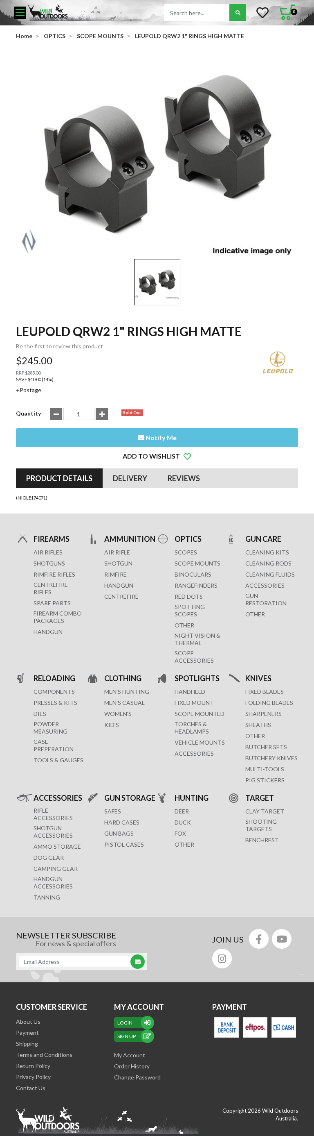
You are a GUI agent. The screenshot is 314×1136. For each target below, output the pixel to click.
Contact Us (30, 1087)
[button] (157, 456)
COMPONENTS (54, 691)
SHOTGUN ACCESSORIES (53, 832)
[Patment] (226, 1027)
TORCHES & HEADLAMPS (192, 727)
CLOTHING (122, 678)
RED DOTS (189, 596)
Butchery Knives (271, 757)
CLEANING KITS (267, 552)
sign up (126, 1036)
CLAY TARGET (264, 811)
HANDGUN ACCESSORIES (53, 882)
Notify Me (160, 437)
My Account (129, 1055)
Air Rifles (48, 552)
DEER (182, 811)
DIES (40, 713)
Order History (132, 1066)
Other (255, 735)
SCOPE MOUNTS (197, 563)
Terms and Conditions (44, 1054)
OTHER (184, 625)
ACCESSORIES (265, 585)
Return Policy (33, 1065)
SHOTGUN (118, 563)
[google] (282, 939)
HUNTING (192, 797)
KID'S (111, 724)
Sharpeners (263, 713)
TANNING (47, 897)
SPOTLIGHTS (197, 678)
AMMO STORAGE (57, 846)
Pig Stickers (265, 780)
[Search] (237, 12)
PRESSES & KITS (55, 702)
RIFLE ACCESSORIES (53, 814)
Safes (112, 811)
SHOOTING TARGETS (261, 825)
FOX (180, 833)
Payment (27, 1032)
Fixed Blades (264, 691)
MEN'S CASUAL (124, 702)
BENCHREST (262, 839)
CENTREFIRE (121, 596)
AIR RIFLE (117, 552)
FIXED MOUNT (194, 702)
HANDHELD (190, 691)
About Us (28, 1021)
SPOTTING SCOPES (190, 610)
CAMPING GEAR (56, 868)
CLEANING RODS (268, 563)
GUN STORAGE (129, 797)
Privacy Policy (33, 1076)
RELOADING (54, 678)
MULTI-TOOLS (264, 769)
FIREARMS (52, 538)
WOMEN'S (118, 713)
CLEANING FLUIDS (270, 574)
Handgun (48, 631)
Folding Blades (269, 702)
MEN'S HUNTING (126, 691)
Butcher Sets (266, 746)
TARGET (259, 797)
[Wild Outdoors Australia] (85, 12)
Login (124, 1023)
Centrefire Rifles (51, 588)
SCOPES (186, 552)
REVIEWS (184, 478)
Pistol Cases (124, 844)
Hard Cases (121, 822)
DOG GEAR (49, 857)
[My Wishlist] (262, 12)
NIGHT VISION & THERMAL (197, 639)
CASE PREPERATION (54, 745)
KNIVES (258, 678)
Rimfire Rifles (54, 574)
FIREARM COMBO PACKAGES (58, 617)
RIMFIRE (115, 574)
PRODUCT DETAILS (59, 478)
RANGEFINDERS (196, 585)
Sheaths (258, 724)
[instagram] (222, 958)
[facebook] (259, 939)
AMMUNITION (129, 538)
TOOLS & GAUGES (58, 760)
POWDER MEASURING (50, 727)
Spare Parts (52, 603)
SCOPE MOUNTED (199, 713)
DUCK (183, 822)
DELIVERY (130, 478)
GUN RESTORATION (266, 599)
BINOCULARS (193, 574)
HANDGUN (118, 585)
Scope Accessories (194, 657)
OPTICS (188, 538)
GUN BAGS (119, 833)
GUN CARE (263, 538)
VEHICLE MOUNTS (200, 742)
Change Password (137, 1077)
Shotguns (49, 563)
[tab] (59, 478)
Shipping (27, 1043)
